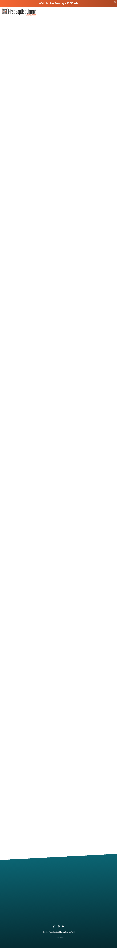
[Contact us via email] (29, 884)
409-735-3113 (87, 897)
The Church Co (58, 937)
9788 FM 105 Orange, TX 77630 (29, 919)
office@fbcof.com (29, 897)
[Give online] (88, 906)
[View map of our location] (29, 906)
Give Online (87, 919)
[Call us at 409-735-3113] (88, 884)
